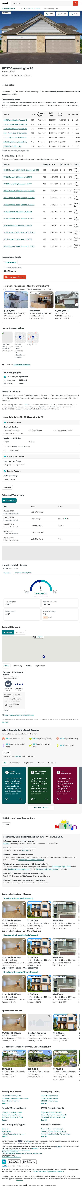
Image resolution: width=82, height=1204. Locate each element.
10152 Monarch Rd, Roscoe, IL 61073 (18, 239)
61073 (38, 9)
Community (14, 763)
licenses (58, 1146)
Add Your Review (41, 808)
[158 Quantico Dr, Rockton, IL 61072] (14, 1058)
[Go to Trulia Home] (6, 3)
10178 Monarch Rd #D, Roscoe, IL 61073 (19, 191)
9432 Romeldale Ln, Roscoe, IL (15, 120)
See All (7, 753)
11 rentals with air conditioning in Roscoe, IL (20, 935)
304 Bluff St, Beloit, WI (12, 146)
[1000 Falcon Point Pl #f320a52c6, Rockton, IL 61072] (40, 1022)
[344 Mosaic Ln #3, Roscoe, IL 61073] (41, 299)
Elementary (17, 666)
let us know (20, 1180)
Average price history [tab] (23, 573)
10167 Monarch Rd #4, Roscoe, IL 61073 (19, 198)
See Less (8, 487)
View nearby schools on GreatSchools (19, 715)
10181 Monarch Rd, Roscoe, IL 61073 (18, 225)
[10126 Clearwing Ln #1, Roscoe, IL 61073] (16, 299)
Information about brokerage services (16, 1153)
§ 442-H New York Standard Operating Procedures (16, 1150)
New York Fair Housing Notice (10, 1151)
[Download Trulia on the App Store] (14, 1162)
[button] (75, 3)
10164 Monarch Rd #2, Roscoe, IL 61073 (19, 232)
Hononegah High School (61, 867)
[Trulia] (4, 1162)
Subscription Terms (73, 1169)
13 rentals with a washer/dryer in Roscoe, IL (21, 972)
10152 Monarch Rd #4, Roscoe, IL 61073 (19, 205)
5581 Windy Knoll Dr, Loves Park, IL (17, 133)
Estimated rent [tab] (10, 262)
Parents (41, 763)
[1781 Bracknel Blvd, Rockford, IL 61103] (40, 1058)
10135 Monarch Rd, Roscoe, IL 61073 (18, 177)
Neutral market (41, 594)
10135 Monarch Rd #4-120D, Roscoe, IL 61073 (21, 170)
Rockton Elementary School (18, 869)
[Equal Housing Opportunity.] (26, 1185)
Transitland (28, 1141)
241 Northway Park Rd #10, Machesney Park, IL (21, 124)
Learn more (5, 722)
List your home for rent (14, 277)
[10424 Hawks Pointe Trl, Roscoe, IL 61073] (64, 909)
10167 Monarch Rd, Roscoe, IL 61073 (18, 212)
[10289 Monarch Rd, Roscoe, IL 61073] (14, 909)
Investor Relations (53, 1169)
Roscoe (30, 9)
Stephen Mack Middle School (47, 869)
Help (3, 1171)
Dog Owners (28, 763)
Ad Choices (18, 1171)
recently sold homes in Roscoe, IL (31, 860)
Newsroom (44, 1169)
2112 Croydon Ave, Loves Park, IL (16, 142)
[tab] (9, 500)
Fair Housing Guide (29, 1169)
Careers (38, 1169)
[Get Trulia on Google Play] (29, 1162)
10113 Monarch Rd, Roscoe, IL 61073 (18, 184)
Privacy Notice (10, 1171)
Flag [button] (20, 799)
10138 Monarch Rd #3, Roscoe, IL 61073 (19, 219)
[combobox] (44, 3)
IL (24, 9)
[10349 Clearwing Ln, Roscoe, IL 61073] (39, 909)
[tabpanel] (41, 294)
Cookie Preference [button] (27, 1171)
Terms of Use (63, 1169)
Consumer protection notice (34, 1153)
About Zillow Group (17, 1169)
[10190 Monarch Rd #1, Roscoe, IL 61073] (67, 299)
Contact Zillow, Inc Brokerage (11, 1157)
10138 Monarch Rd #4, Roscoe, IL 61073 (19, 246)
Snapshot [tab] (7, 573)
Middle (29, 666)
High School (40, 666)
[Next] (76, 304)
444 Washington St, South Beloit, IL (17, 129)
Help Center (43, 1185)
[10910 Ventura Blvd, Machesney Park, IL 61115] (65, 1058)
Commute (52, 763)
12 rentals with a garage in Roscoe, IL (18, 898)
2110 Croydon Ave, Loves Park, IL (16, 137)
